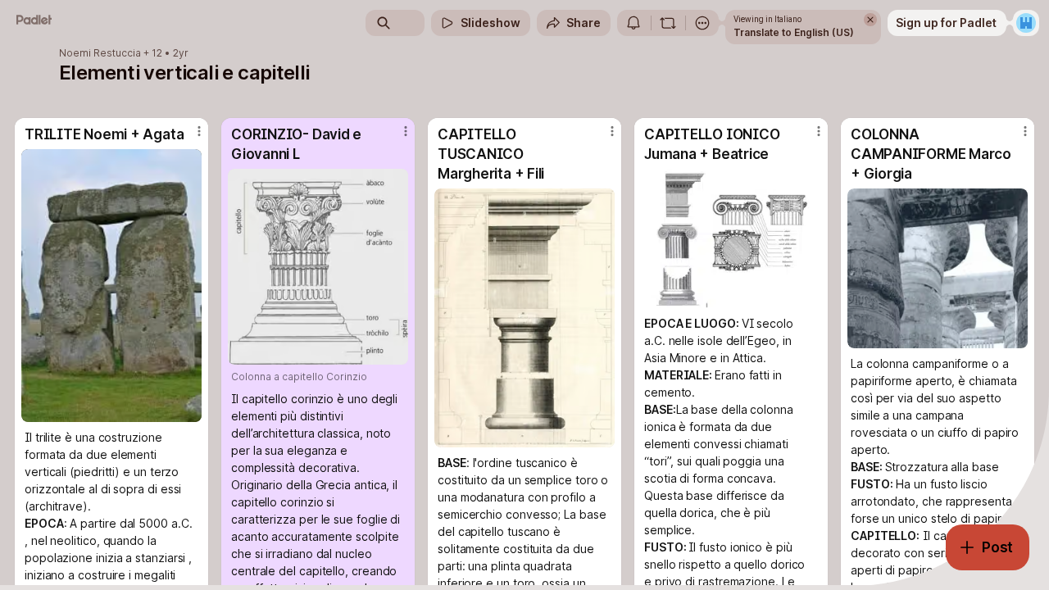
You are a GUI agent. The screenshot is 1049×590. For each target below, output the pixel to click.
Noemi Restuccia (100, 53)
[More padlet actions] (702, 23)
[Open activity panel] (633, 23)
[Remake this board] (668, 23)
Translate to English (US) (793, 32)
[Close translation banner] (870, 19)
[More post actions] (199, 131)
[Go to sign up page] (1026, 23)
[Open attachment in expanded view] (111, 285)
